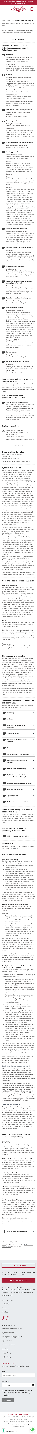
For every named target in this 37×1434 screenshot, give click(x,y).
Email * (4, 1371)
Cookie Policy (16, 848)
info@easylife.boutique (19, 1292)
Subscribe (8, 1400)
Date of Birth (5, 1381)
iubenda (4, 1245)
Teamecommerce (13, 1424)
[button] (5, 9)
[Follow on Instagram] (7, 1318)
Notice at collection (10, 1431)
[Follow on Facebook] (3, 1318)
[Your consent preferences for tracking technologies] (4, 1430)
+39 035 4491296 (7, 1295)
